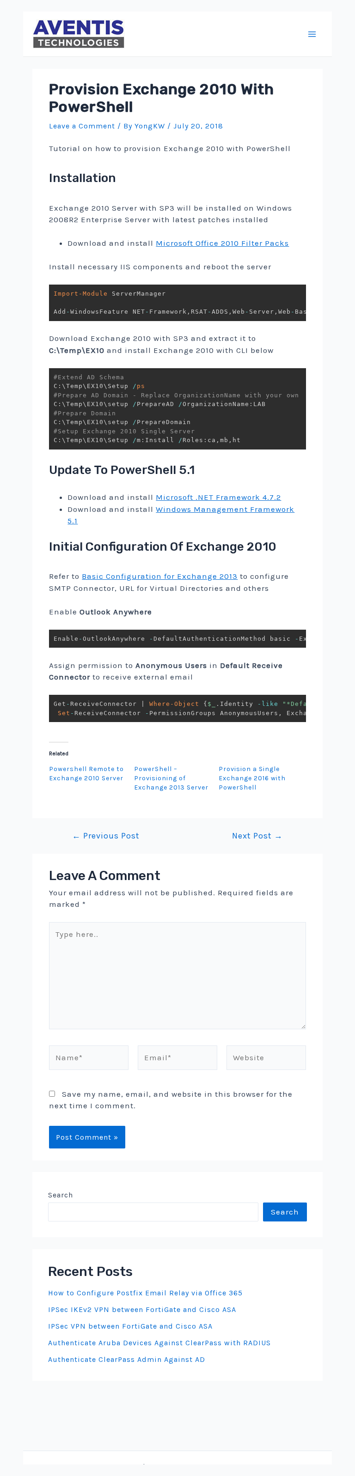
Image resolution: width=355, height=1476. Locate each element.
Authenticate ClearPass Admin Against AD (126, 1359)
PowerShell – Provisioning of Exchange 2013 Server (171, 778)
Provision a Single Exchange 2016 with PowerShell (252, 778)
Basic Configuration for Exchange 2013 (160, 576)
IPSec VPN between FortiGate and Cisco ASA (130, 1326)
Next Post (257, 836)
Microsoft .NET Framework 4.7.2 (218, 497)
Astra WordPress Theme (237, 1467)
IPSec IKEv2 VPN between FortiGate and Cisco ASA (142, 1309)
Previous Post (106, 836)
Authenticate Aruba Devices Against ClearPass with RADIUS (159, 1342)
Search (60, 1195)
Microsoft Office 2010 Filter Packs (222, 243)
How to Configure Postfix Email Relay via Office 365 (145, 1292)
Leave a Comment (82, 125)
